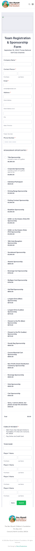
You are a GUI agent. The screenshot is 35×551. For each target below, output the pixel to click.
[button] (29, 4)
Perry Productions (21, 546)
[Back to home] (10, 4)
